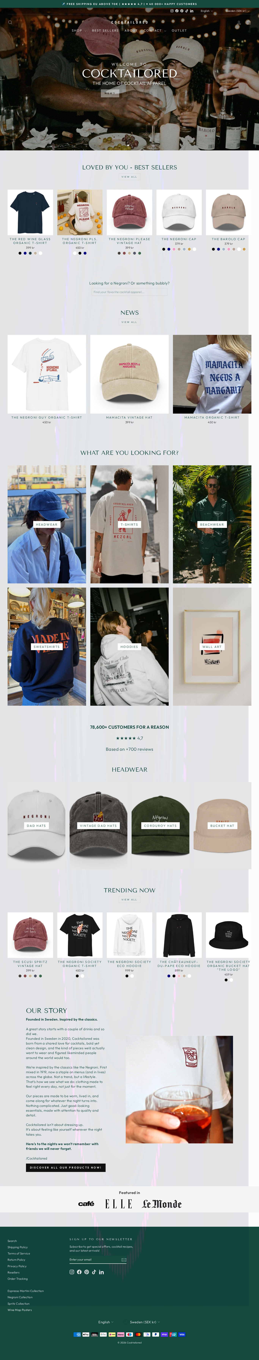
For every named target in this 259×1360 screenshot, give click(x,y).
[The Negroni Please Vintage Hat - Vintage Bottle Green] (139, 253)
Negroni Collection (20, 1297)
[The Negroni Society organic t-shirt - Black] (77, 976)
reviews (145, 749)
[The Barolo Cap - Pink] (229, 249)
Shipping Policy (18, 1247)
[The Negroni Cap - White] (194, 249)
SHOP (78, 30)
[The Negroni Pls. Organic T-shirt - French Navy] (85, 253)
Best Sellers (105, 30)
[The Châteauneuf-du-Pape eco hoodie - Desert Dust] (184, 976)
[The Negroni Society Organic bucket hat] (226, 980)
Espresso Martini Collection (26, 1291)
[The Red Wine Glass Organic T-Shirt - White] (40, 253)
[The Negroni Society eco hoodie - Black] (127, 976)
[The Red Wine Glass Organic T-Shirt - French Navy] (25, 253)
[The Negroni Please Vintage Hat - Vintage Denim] (134, 253)
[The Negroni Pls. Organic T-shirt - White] (75, 253)
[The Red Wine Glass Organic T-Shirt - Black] (20, 253)
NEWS (110, 93)
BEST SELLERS (139, 93)
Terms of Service (19, 1253)
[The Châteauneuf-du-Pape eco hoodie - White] (189, 976)
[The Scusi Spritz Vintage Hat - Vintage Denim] (35, 976)
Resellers (13, 1272)
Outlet (179, 30)
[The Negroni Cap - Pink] (174, 249)
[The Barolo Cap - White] (239, 249)
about (131, 30)
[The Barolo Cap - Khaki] (244, 249)
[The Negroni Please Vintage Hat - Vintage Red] (124, 253)
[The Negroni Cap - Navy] (169, 249)
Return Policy (16, 1259)
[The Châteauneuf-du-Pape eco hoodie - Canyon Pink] (179, 976)
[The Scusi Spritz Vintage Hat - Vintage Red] (25, 976)
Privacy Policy (17, 1266)
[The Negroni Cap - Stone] (179, 249)
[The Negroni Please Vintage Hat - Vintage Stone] (129, 253)
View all (129, 176)
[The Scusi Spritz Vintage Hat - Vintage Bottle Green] (40, 976)
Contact (153, 30)
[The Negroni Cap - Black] (164, 249)
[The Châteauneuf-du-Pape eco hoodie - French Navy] (169, 976)
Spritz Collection (19, 1303)
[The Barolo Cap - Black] (213, 249)
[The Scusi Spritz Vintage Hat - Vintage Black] (20, 976)
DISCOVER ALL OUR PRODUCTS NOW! (66, 1167)
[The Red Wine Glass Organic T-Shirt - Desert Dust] (35, 253)
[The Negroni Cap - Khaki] (189, 249)
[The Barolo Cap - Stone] (234, 249)
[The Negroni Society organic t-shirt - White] (82, 976)
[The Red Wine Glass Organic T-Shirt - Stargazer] (30, 253)
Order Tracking (18, 1279)
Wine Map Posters (20, 1310)
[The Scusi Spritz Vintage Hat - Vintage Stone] (30, 976)
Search (12, 1241)
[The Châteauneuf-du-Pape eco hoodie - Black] (174, 976)
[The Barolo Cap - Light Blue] (223, 249)
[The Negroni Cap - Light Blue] (184, 249)
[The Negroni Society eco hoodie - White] (132, 976)
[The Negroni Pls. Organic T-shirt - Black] (80, 253)
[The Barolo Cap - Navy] (218, 249)
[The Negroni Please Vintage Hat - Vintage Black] (119, 253)
